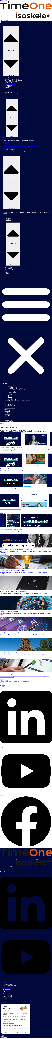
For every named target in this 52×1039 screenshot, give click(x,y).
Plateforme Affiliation (10, 405)
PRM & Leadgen (19, 431)
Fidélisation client (12, 392)
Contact (4, 417)
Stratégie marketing (28, 431)
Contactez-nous (8, 419)
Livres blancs (8, 415)
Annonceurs (10, 395)
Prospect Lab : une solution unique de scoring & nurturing (17, 400)
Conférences (8, 412)
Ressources (5, 409)
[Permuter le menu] (0, 22)
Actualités (7, 410)
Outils (4, 403)
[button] (26, 330)
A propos (5, 416)
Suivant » (7, 680)
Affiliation (7, 393)
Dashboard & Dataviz (10, 408)
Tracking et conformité (37, 431)
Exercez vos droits (9, 421)
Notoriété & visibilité (12, 387)
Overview (10, 386)
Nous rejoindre (8, 420)
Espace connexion (12, 399)
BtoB (7, 431)
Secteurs (7, 401)
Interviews (7, 414)
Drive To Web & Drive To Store (15, 388)
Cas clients (7, 411)
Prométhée (7, 406)
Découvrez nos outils (9, 404)
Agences (10, 398)
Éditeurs (10, 397)
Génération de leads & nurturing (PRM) (16, 389)
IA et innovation (12, 431)
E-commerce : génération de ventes (15, 391)
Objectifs (7, 384)
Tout (44, 431)
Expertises (5, 383)
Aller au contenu (3, 0)
